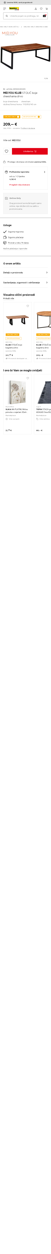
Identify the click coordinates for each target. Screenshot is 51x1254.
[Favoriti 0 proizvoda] (41, 9)
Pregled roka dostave (19, 184)
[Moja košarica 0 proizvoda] (46, 9)
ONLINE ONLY (10, 117)
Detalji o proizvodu (13, 272)
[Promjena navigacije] (4, 9)
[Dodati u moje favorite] (6, 151)
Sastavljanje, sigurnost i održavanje (21, 282)
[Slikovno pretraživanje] (44, 16)
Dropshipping (30, 117)
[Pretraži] (6, 16)
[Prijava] (35, 9)
